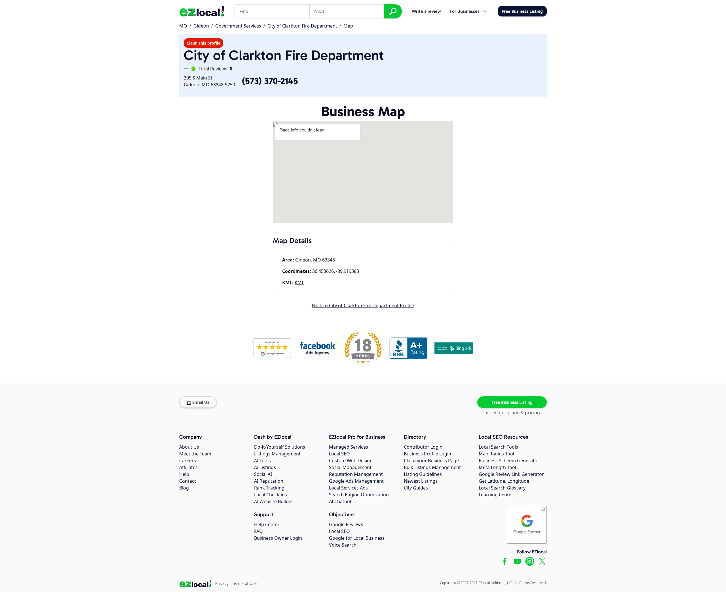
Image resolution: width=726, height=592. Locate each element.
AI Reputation (268, 481)
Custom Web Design (351, 460)
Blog (184, 488)
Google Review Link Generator (511, 474)
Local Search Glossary (502, 488)
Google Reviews (346, 524)
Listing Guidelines (423, 474)
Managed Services (348, 447)
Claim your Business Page (431, 460)
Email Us (200, 402)
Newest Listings (421, 481)
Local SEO (339, 454)
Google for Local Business (357, 538)
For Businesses (465, 11)
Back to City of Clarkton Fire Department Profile (363, 305)
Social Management (350, 467)
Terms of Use (244, 583)
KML (299, 282)
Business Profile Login (427, 454)
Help (184, 474)
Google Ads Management (356, 481)
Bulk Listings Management (432, 467)
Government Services (238, 26)
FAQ (258, 531)
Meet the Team (195, 454)
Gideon (201, 26)
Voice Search (342, 545)
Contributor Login (423, 447)
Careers (187, 460)
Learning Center (496, 494)
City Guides (416, 488)
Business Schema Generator (509, 460)
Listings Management (277, 454)
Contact (187, 481)
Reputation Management (356, 474)
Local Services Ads (348, 488)
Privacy (222, 583)
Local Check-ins (270, 494)
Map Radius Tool (496, 454)
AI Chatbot (340, 501)
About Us (189, 447)
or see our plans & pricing (512, 412)
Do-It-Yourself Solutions (279, 447)
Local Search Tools (498, 447)
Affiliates (188, 467)
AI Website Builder (273, 501)
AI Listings (265, 467)
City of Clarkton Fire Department (302, 26)
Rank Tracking (269, 488)
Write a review (426, 11)
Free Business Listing (512, 402)
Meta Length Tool (497, 467)
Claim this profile (203, 43)
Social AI (263, 474)
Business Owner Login (278, 538)
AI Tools (262, 460)
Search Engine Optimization (359, 494)
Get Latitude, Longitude (504, 481)
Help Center (267, 524)
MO (183, 26)
